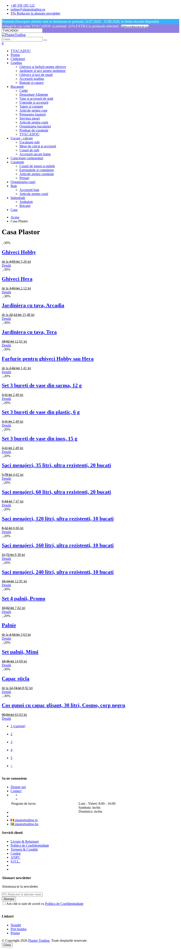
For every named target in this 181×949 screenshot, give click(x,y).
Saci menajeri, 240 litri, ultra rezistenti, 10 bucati (58, 572)
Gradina (16, 63)
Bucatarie (17, 86)
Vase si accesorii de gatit (36, 98)
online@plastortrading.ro (28, 9)
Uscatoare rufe (29, 142)
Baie (14, 186)
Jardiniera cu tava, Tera (29, 332)
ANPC (15, 857)
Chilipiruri (18, 59)
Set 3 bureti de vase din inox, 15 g (39, 438)
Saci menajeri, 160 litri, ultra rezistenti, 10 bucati (58, 545)
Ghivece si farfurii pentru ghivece (42, 67)
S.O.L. (15, 861)
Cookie (16, 853)
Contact (16, 791)
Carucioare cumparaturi (27, 158)
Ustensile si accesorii (33, 102)
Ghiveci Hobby (19, 252)
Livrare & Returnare (25, 841)
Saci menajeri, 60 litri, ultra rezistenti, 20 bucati (56, 492)
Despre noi (18, 787)
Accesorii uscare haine (35, 154)
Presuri (24, 178)
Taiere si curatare (31, 106)
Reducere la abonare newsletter (35, 13)
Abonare (9, 899)
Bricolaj (24, 206)
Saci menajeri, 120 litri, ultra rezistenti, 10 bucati (58, 518)
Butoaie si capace (31, 82)
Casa (14, 210)
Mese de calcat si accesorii (37, 146)
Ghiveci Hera (17, 279)
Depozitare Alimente (33, 94)
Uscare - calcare (22, 138)
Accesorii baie (29, 190)
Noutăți (16, 925)
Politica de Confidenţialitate (30, 845)
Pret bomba (18, 929)
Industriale (18, 198)
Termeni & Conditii (24, 849)
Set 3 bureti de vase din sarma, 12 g (42, 385)
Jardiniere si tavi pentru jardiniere (42, 71)
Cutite (23, 90)
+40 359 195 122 (23, 5)
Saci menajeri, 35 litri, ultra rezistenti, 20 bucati (56, 465)
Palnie (9, 625)
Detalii (6, 265)
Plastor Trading (38, 940)
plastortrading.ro (26, 820)
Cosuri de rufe (29, 150)
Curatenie (17, 162)
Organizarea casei (23, 182)
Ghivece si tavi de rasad (36, 75)
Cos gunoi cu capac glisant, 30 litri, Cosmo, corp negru (63, 705)
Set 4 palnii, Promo (23, 598)
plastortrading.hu (26, 824)
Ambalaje (26, 202)
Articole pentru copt (33, 110)
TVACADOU (21, 51)
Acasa (15, 217)
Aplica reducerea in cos (135, 26)
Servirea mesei (29, 118)
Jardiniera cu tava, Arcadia (33, 305)
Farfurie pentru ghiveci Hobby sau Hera (48, 359)
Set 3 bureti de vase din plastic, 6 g (41, 412)
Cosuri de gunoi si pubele (37, 166)
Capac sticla (15, 678)
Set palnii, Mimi (20, 652)
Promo (15, 55)
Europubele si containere (36, 170)
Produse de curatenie (33, 130)
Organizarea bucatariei (35, 126)
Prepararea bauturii (32, 114)
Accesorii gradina (31, 79)
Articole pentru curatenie (36, 174)
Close (7, 945)
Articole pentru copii (33, 122)
